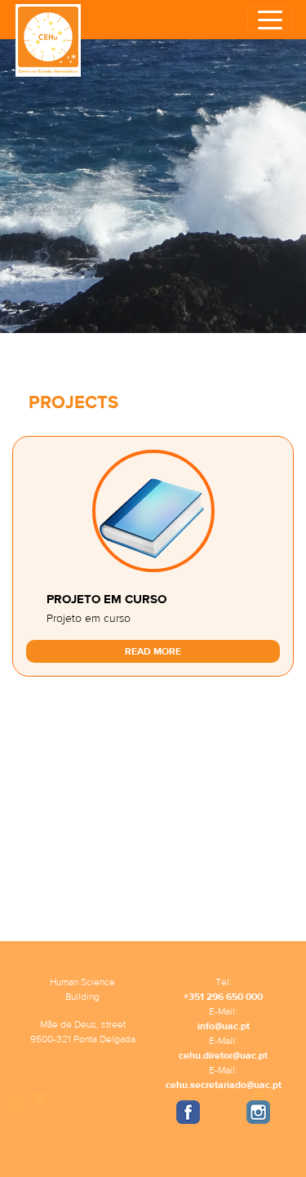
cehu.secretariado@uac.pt (224, 1084)
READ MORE (153, 651)
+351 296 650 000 (223, 996)
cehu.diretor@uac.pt (223, 1055)
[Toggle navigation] (270, 19)
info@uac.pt (223, 1026)
